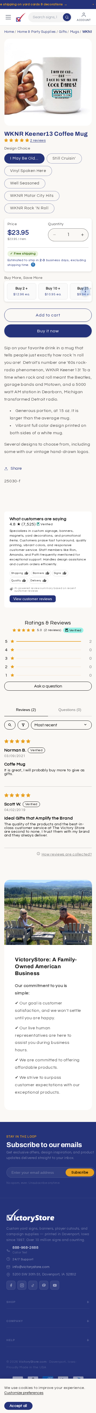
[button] (16, 140)
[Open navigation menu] (8, 17)
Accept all (18, 1406)
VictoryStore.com (32, 1362)
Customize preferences (23, 1393)
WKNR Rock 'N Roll (29, 208)
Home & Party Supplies (36, 32)
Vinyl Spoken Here (28, 171)
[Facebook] (10, 1285)
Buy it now (48, 331)
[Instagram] (21, 1285)
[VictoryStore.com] (21, 17)
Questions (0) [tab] (69, 710)
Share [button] (16, 468)
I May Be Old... (24, 158)
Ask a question (48, 686)
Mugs (74, 32)
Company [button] (14, 1321)
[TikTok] (32, 1285)
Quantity (55, 224)
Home (9, 32)
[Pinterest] (43, 1285)
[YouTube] (54, 1285)
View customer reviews (32, 599)
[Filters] (23, 725)
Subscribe (79, 1172)
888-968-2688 (26, 1247)
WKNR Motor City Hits (32, 196)
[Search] (67, 17)
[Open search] (9, 725)
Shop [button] (11, 1302)
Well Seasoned (25, 183)
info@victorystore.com (31, 1267)
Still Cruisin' (64, 158)
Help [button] (10, 1340)
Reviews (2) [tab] (26, 710)
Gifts (63, 32)
